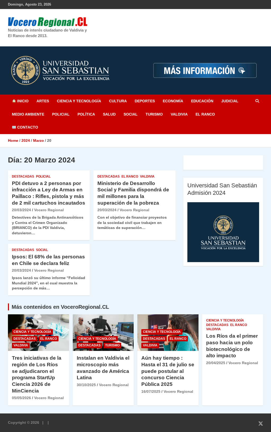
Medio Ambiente (28, 114)
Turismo (154, 114)
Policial (61, 114)
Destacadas (23, 176)
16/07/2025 (150, 391)
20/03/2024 (21, 210)
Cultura (118, 101)
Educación (202, 101)
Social (131, 114)
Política (86, 114)
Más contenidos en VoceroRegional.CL (60, 307)
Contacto (27, 127)
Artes (43, 101)
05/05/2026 (21, 398)
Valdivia (179, 114)
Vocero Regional (49, 210)
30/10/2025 (86, 385)
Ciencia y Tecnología (79, 101)
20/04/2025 (215, 363)
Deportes (145, 101)
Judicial (229, 101)
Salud (109, 114)
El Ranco (205, 114)
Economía (173, 101)
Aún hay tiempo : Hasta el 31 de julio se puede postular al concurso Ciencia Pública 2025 (167, 371)
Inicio (22, 101)
